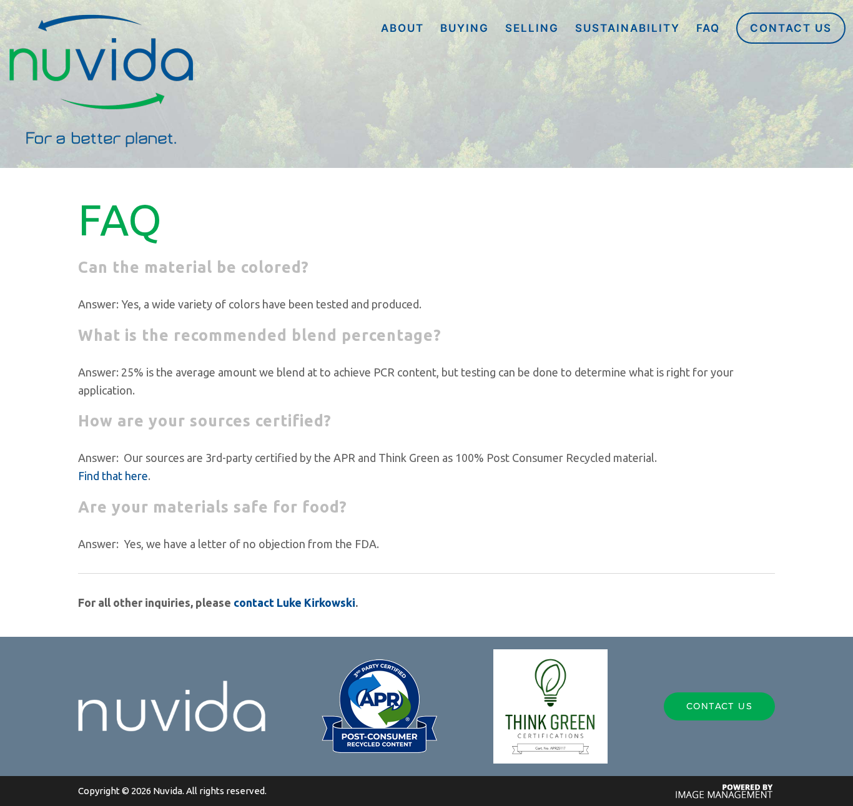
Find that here (113, 475)
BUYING (464, 28)
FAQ (708, 28)
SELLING (532, 28)
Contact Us (791, 28)
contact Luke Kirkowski (294, 602)
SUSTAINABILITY (627, 28)
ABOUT (402, 28)
